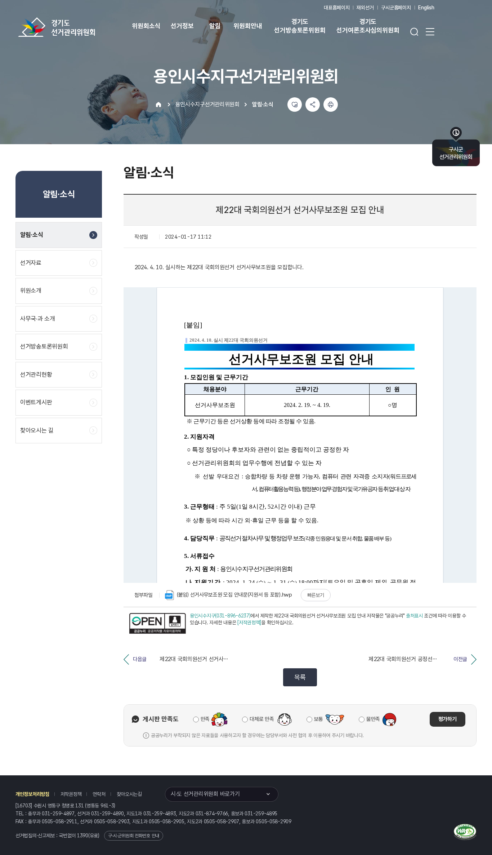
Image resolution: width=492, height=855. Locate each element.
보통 (318, 719)
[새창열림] (157, 623)
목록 (299, 677)
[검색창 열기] (414, 32)
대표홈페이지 (336, 7)
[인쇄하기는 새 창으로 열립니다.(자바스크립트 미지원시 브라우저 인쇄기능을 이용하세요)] (330, 104)
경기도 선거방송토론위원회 (299, 26)
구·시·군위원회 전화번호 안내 (133, 835)
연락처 (99, 794)
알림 (215, 26)
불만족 (373, 719)
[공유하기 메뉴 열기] (312, 104)
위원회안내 (247, 26)
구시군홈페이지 (396, 7)
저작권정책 (71, 794)
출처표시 (414, 616)
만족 (205, 719)
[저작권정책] (249, 622)
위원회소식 (146, 26)
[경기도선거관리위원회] (79, 27)
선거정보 (182, 26)
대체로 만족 (262, 719)
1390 (82, 835)
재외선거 (365, 7)
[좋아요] (294, 104)
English (426, 7)
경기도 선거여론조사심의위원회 (367, 26)
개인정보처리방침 (32, 794)
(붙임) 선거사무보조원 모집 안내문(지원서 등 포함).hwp (234, 595)
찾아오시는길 (129, 794)
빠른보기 (315, 595)
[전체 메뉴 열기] (430, 32)
